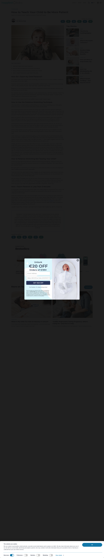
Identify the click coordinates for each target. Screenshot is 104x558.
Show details (59, 555)
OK (92, 544)
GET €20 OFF (38, 283)
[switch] (26, 555)
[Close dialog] (78, 260)
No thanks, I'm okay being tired (38, 287)
